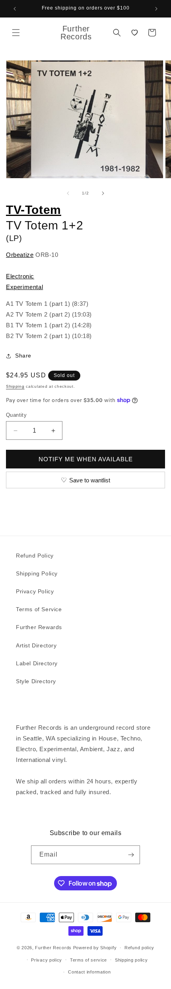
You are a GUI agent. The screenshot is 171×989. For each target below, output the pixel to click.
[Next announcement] (156, 8)
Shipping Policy (37, 573)
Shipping (15, 386)
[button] (16, 32)
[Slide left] (68, 193)
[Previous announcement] (14, 8)
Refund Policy (35, 555)
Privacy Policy (35, 591)
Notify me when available (86, 459)
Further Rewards (39, 627)
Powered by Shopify (95, 947)
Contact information (89, 972)
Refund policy (139, 947)
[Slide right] (103, 193)
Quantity (16, 415)
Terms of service (88, 960)
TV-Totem (33, 209)
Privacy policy (46, 960)
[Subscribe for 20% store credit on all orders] (131, 854)
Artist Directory (36, 645)
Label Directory (37, 663)
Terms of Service (39, 609)
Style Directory (36, 681)
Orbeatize (19, 254)
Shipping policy (131, 960)
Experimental (24, 287)
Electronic (20, 276)
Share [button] (23, 355)
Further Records (53, 947)
